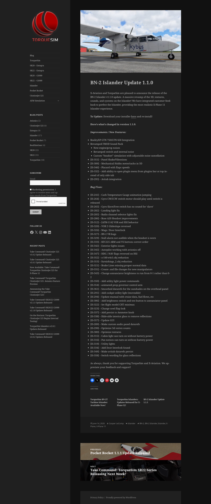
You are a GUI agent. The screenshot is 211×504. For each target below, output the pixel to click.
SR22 (32, 155)
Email (32, 178)
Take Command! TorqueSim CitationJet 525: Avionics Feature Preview (45, 281)
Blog (32, 55)
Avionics (34, 120)
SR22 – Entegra (37, 70)
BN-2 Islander (151, 423)
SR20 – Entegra (37, 65)
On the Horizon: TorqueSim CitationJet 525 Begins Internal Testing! (44, 318)
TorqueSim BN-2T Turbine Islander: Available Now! (99, 402)
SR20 (32, 150)
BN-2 (142, 423)
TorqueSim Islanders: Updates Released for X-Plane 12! (128, 402)
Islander (34, 85)
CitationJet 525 (37, 95)
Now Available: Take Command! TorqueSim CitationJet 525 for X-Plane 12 (45, 270)
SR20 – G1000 (36, 75)
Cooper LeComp (116, 423)
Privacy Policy (97, 497)
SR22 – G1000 (36, 80)
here (133, 116)
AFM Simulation (37, 100)
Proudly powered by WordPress (121, 497)
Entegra (33, 130)
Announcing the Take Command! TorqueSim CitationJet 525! (40, 292)
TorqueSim (35, 60)
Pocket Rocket (36, 90)
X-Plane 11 (101, 426)
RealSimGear (36, 145)
